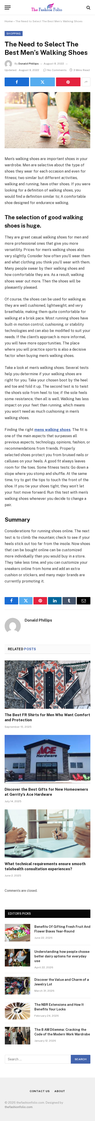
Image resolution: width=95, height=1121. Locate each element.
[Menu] (8, 7)
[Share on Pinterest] (68, 81)
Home (9, 21)
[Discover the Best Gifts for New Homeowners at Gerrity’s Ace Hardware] (47, 759)
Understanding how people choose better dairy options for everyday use (61, 956)
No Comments (57, 70)
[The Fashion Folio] (47, 7)
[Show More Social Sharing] (86, 81)
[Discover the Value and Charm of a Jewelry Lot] (17, 985)
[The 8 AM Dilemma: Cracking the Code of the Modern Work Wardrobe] (17, 1035)
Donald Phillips (28, 63)
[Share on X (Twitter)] (42, 81)
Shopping (13, 33)
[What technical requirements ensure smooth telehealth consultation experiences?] (47, 833)
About (59, 1091)
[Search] (88, 7)
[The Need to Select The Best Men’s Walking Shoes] (47, 120)
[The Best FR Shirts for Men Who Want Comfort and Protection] (47, 684)
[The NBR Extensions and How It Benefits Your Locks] (17, 1010)
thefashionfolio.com (19, 1107)
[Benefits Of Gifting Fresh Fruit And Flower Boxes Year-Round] (17, 932)
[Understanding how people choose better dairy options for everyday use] (17, 957)
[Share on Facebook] (17, 81)
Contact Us (40, 1091)
